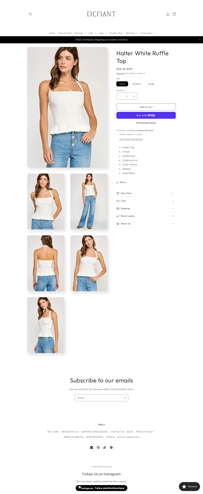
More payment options (146, 122)
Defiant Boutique (105, 467)
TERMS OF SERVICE (73, 437)
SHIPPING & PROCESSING (94, 431)
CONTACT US (117, 431)
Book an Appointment (129, 437)
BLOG (130, 431)
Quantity (120, 90)
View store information (131, 139)
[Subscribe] (125, 397)
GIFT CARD (53, 431)
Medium (138, 84)
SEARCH (110, 437)
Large (151, 84)
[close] (199, 39)
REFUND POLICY (70, 431)
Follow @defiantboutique (109, 488)
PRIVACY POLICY (145, 431)
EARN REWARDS (94, 437)
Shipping (120, 73)
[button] (30, 14)
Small (122, 84)
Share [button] (123, 182)
